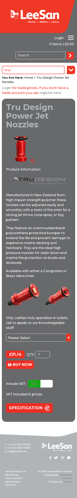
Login (59, 38)
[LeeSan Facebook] (50, 458)
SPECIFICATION (26, 408)
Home (28, 77)
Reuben (67, 481)
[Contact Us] (69, 458)
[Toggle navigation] (71, 38)
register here (50, 93)
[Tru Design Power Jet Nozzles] (21, 149)
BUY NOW (22, 364)
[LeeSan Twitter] (56, 458)
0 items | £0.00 (61, 44)
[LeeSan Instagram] (62, 458)
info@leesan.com (17, 451)
